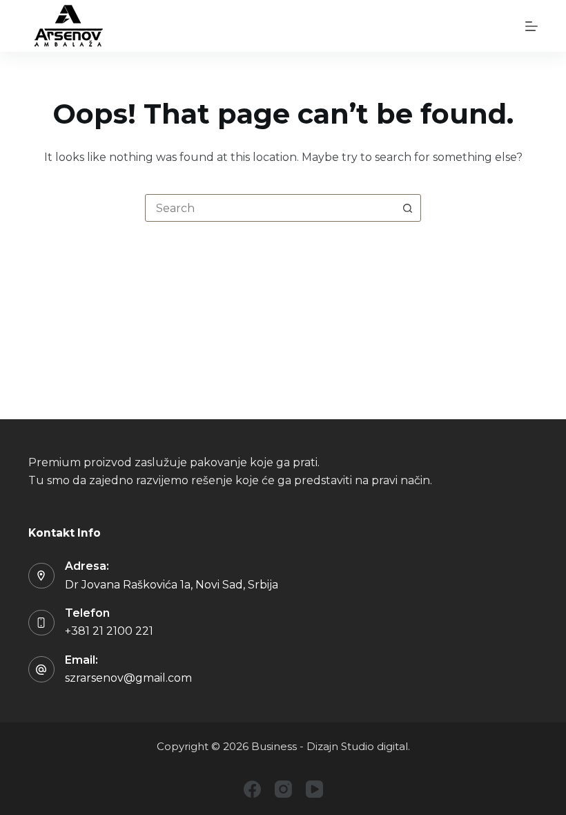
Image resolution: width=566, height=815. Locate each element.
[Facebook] (252, 789)
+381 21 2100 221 (109, 630)
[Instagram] (283, 789)
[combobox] (270, 208)
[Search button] (407, 208)
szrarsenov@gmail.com (128, 677)
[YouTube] (314, 789)
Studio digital (373, 746)
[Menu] (531, 26)
